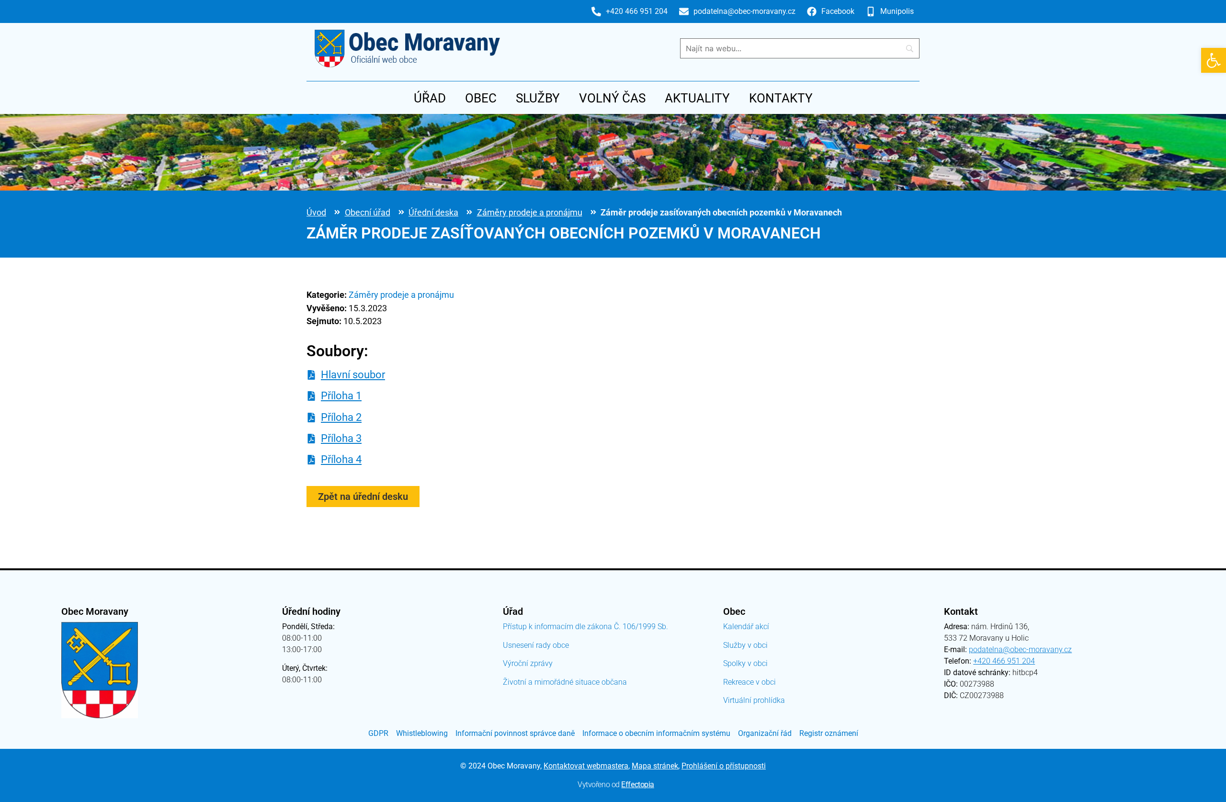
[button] (1213, 60)
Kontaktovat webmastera (586, 765)
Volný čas (612, 98)
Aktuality (697, 98)
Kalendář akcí (746, 626)
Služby (538, 98)
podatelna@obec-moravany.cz (1020, 649)
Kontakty (781, 98)
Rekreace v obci (749, 682)
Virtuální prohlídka (754, 700)
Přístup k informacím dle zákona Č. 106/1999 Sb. (585, 626)
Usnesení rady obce (536, 645)
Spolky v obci (745, 663)
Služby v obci (745, 645)
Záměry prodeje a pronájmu (529, 212)
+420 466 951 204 (1004, 661)
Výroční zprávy (528, 663)
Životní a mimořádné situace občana (565, 682)
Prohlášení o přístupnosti (723, 765)
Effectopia (637, 784)
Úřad (430, 98)
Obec (481, 98)
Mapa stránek (655, 765)
